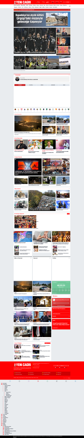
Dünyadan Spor (9, 395)
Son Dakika (55, 7)
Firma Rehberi (5, 417)
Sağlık (40, 7)
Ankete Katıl (55, 327)
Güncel (30, 7)
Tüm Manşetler (31, 374)
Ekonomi (41, 5)
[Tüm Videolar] (69, 188)
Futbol (7, 393)
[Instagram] (58, 365)
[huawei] (65, 367)
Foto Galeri (5, 414)
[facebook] (10, 381)
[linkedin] (75, 381)
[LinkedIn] (60, 365)
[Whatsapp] (66, 365)
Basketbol (8, 394)
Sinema (50, 7)
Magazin (15, 7)
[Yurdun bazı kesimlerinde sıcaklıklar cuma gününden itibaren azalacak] (23, 301)
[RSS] (68, 365)
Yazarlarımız (17, 75)
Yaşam (61, 5)
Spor (44, 5)
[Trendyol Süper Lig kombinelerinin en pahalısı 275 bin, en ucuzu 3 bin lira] (25, 221)
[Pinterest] (57, 365)
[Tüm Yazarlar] (69, 75)
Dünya (38, 5)
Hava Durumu (31, 372)
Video (4, 415)
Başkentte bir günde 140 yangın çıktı (20, 293)
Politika (34, 5)
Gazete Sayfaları (17, 5)
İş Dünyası (26, 7)
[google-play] (61, 367)
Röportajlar (23, 5)
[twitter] (19, 381)
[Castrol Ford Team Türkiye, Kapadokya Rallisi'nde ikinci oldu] (42, 286)
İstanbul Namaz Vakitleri (47, 372)
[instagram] (28, 381)
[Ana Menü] (69, 6)
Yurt (22, 7)
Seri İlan (4, 418)
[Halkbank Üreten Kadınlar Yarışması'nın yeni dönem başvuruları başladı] (42, 331)
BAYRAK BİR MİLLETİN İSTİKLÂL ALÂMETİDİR (29, 79)
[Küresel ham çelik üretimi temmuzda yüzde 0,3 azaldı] (42, 301)
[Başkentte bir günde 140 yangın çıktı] (23, 286)
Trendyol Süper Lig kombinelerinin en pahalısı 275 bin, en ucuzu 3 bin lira (26, 228)
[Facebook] (54, 365)
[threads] (66, 381)
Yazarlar (4, 416)
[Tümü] (69, 138)
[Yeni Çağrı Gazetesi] (22, 2)
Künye (4, 423)
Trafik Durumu (59, 372)
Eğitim (43, 7)
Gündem (30, 5)
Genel (33, 7)
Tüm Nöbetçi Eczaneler (61, 305)
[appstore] (57, 367)
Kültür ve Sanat (56, 5)
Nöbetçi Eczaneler (18, 372)
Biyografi (37, 7)
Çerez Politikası (65, 436)
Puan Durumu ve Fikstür (18, 374)
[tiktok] (57, 381)
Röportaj (64, 5)
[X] (55, 365)
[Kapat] (83, 436)
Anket (27, 5)
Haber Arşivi (59, 374)
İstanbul (47, 7)
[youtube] (38, 381)
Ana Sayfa (5, 383)
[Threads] (65, 365)
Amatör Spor (8, 392)
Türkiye (19, 7)
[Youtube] (62, 365)
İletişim (4, 424)
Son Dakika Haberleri (46, 374)
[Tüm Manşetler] (69, 114)
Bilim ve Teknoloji (49, 5)
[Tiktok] (63, 365)
